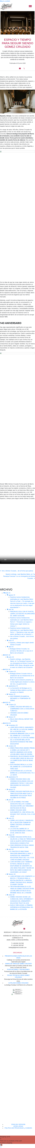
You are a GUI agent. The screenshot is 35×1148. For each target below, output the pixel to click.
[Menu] (30, 6)
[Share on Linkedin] (16, 68)
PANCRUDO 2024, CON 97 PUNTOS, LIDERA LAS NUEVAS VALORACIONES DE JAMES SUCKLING (22, 614)
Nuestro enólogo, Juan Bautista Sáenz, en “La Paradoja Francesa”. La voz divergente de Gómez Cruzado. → (19, 576)
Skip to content (5, 1)
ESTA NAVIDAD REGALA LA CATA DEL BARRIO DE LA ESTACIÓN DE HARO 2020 (21, 767)
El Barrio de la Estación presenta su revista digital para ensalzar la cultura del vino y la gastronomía (22, 682)
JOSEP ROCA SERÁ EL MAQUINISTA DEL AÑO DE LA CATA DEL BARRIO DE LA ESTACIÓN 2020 (21, 729)
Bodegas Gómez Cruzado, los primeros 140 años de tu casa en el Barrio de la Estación (21, 651)
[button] (1, 1147)
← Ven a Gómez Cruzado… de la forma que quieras (16, 571)
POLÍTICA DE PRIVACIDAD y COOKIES (18, 1128)
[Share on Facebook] (11, 68)
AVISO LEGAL (18, 1126)
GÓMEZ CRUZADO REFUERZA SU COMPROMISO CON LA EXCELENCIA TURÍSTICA (22, 709)
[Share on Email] (20, 68)
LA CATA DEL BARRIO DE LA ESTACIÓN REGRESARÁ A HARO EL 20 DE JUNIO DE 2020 (21, 831)
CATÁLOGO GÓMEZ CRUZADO (18, 983)
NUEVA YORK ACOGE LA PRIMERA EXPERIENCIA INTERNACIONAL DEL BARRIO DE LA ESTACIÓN (21, 907)
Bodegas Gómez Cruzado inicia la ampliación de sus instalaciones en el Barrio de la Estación (22, 676)
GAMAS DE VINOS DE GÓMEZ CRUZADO (18, 963)
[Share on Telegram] (32, 68)
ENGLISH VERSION (18, 1124)
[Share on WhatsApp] (28, 68)
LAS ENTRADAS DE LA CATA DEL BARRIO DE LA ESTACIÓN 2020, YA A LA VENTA (22, 773)
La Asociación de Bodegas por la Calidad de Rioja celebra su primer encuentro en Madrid (21, 690)
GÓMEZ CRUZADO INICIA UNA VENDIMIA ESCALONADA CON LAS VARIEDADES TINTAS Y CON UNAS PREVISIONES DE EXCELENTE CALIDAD (21, 783)
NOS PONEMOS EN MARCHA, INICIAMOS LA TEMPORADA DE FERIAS (20, 698)
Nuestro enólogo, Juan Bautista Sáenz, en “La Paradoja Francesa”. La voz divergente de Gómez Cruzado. (22, 661)
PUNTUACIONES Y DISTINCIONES (18, 969)
